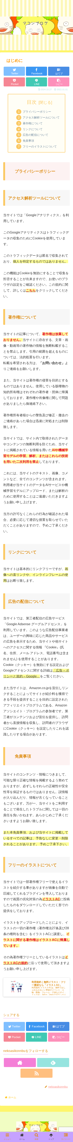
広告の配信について (35, 134)
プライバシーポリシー (37, 111)
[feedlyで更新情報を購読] (53, 1062)
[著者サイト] (20, 1062)
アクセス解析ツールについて (41, 117)
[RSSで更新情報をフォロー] (36, 1073)
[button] (64, 648)
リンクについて (33, 129)
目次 (31, 102)
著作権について (33, 123)
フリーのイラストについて (40, 146)
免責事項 (28, 140)
